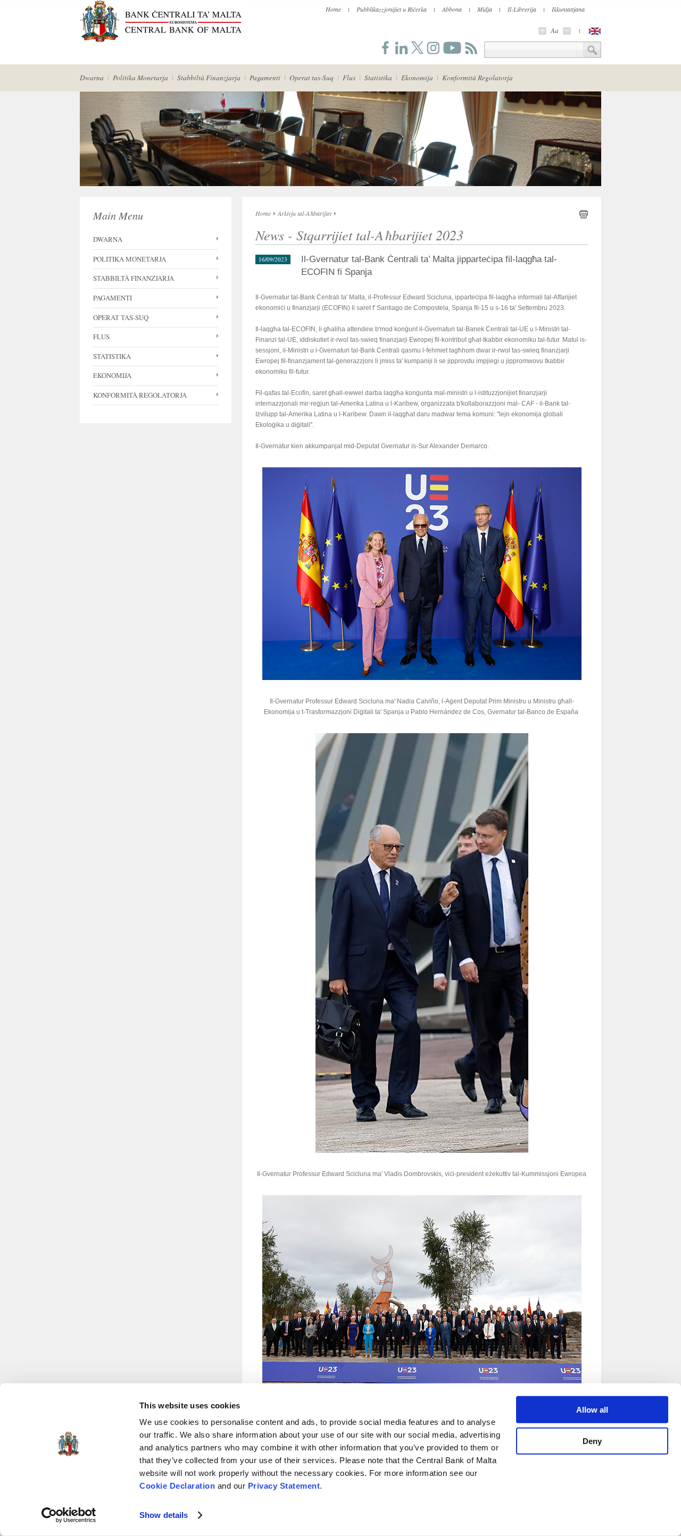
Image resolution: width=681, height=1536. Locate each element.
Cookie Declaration (177, 1485)
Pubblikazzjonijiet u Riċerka (391, 9)
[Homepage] (161, 40)
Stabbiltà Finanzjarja (208, 77)
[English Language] (594, 31)
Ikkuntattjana (568, 9)
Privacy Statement (284, 1485)
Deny (592, 1440)
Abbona (452, 9)
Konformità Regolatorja (477, 77)
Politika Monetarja (140, 77)
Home (333, 9)
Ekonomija (417, 77)
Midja (484, 9)
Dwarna (92, 77)
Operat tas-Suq (311, 77)
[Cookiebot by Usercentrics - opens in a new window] (68, 1515)
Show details (163, 1515)
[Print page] (583, 216)
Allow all (592, 1409)
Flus (349, 77)
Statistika (378, 77)
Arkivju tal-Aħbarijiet (304, 213)
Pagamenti (265, 77)
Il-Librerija (522, 9)
